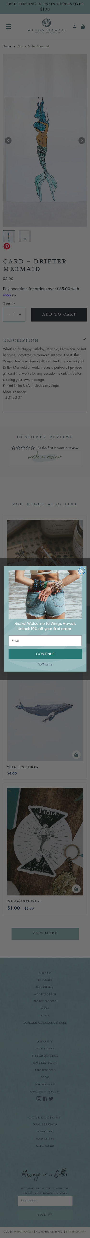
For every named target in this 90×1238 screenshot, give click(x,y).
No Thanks (45, 664)
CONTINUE (45, 654)
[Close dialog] (81, 571)
